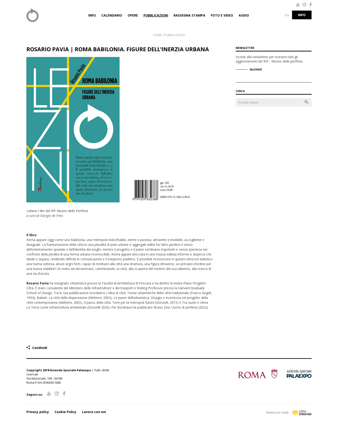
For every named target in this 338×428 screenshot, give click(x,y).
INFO (302, 15)
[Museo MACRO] (47, 15)
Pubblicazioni (174, 35)
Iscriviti (256, 69)
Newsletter (245, 48)
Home (157, 35)
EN (287, 15)
